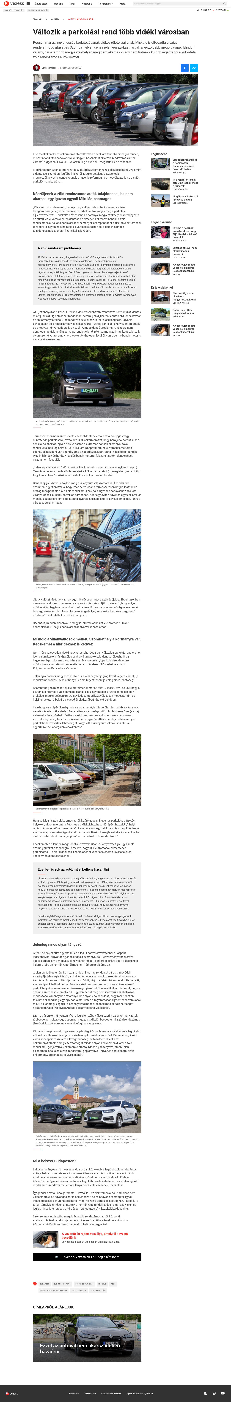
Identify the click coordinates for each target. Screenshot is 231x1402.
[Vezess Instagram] (214, 1386)
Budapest (44, 1284)
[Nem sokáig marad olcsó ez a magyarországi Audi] (160, 297)
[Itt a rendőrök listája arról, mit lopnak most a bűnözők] (160, 183)
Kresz (122, 4)
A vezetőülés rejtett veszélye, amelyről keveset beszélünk (184, 267)
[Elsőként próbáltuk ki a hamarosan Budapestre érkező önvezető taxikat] (160, 163)
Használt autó (106, 4)
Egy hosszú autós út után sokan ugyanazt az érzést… (91, 1241)
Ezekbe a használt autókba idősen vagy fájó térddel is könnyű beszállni (185, 233)
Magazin (58, 4)
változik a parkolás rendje (53, 1290)
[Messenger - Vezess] (194, 68)
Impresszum (74, 1394)
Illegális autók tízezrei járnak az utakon (185, 198)
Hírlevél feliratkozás (14, 10)
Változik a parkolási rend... (81, 19)
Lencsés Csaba (49, 68)
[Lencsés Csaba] (36, 67)
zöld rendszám (98, 1290)
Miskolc (102, 1284)
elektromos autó (62, 1284)
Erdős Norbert (180, 240)
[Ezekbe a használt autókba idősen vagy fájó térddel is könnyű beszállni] (160, 232)
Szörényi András (181, 303)
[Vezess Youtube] (222, 1386)
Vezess (176, 274)
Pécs (113, 1284)
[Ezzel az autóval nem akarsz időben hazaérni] (160, 251)
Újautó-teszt (41, 4)
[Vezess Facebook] (205, 1386)
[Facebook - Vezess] (185, 68)
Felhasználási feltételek (111, 1394)
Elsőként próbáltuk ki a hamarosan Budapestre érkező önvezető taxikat (185, 164)
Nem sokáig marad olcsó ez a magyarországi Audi (184, 296)
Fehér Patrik (179, 316)
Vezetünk (87, 4)
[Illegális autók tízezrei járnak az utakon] (160, 200)
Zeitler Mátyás (180, 172)
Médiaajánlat (90, 1394)
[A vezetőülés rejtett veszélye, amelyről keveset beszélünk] (160, 268)
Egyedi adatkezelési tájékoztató (140, 1394)
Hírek (72, 4)
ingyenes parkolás (84, 1284)
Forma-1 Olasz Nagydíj (38, 10)
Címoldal (37, 19)
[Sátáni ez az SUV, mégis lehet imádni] (160, 314)
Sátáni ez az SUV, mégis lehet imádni (183, 312)
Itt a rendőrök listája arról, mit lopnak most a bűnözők (185, 183)
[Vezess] (14, 3)
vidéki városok (79, 1290)
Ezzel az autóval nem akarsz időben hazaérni (185, 251)
